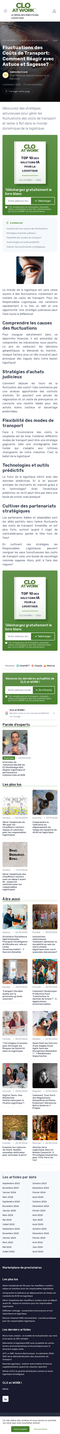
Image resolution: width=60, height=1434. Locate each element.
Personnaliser (40, 1429)
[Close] (52, 681)
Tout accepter (20, 1429)
